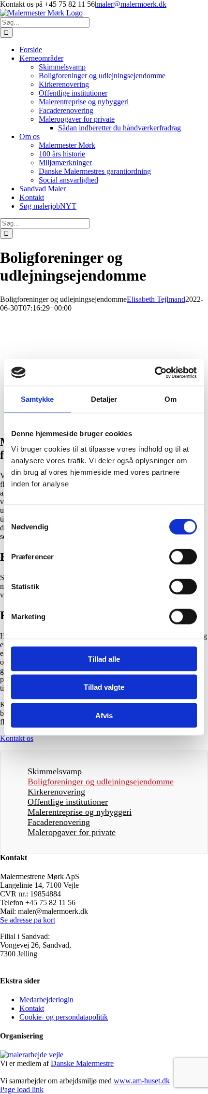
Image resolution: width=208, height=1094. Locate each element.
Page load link (22, 1089)
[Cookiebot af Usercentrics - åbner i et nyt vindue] (154, 372)
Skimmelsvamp (55, 771)
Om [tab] (170, 399)
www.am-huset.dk (142, 1081)
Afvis (104, 715)
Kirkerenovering (56, 791)
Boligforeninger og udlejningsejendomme (101, 781)
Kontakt (31, 1008)
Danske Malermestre (82, 1063)
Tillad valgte (104, 687)
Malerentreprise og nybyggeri (80, 812)
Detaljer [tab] (104, 399)
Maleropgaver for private (72, 832)
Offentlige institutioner (68, 802)
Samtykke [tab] (37, 399)
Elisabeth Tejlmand (156, 299)
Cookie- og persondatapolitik (63, 1017)
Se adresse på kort (27, 920)
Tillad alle (104, 658)
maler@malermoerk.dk (131, 4)
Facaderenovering (59, 822)
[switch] (183, 556)
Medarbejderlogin (46, 999)
